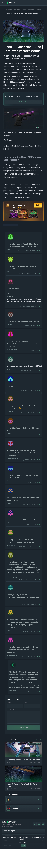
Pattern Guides (20, 9)
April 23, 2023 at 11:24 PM (28, 413)
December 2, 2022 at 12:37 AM (27, 435)
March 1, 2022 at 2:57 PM (28, 524)
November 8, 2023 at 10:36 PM (27, 306)
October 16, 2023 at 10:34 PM (27, 351)
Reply (38, 251)
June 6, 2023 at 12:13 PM (28, 390)
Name (9, 702)
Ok (23, 846)
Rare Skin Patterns (35, 9)
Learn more (23, 842)
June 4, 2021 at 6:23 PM (29, 604)
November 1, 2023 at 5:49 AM (27, 326)
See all (38, 740)
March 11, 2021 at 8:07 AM (28, 631)
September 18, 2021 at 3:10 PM (27, 546)
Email (25, 702)
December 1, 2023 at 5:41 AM (27, 273)
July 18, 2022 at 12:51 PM (29, 460)
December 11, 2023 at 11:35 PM (27, 251)
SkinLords (7, 9)
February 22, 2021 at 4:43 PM (27, 692)
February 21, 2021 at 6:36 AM (27, 656)
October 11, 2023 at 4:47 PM (28, 370)
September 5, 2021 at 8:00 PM (27, 579)
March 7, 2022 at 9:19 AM (28, 504)
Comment (10, 709)
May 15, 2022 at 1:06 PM (29, 482)
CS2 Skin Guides (23, 102)
